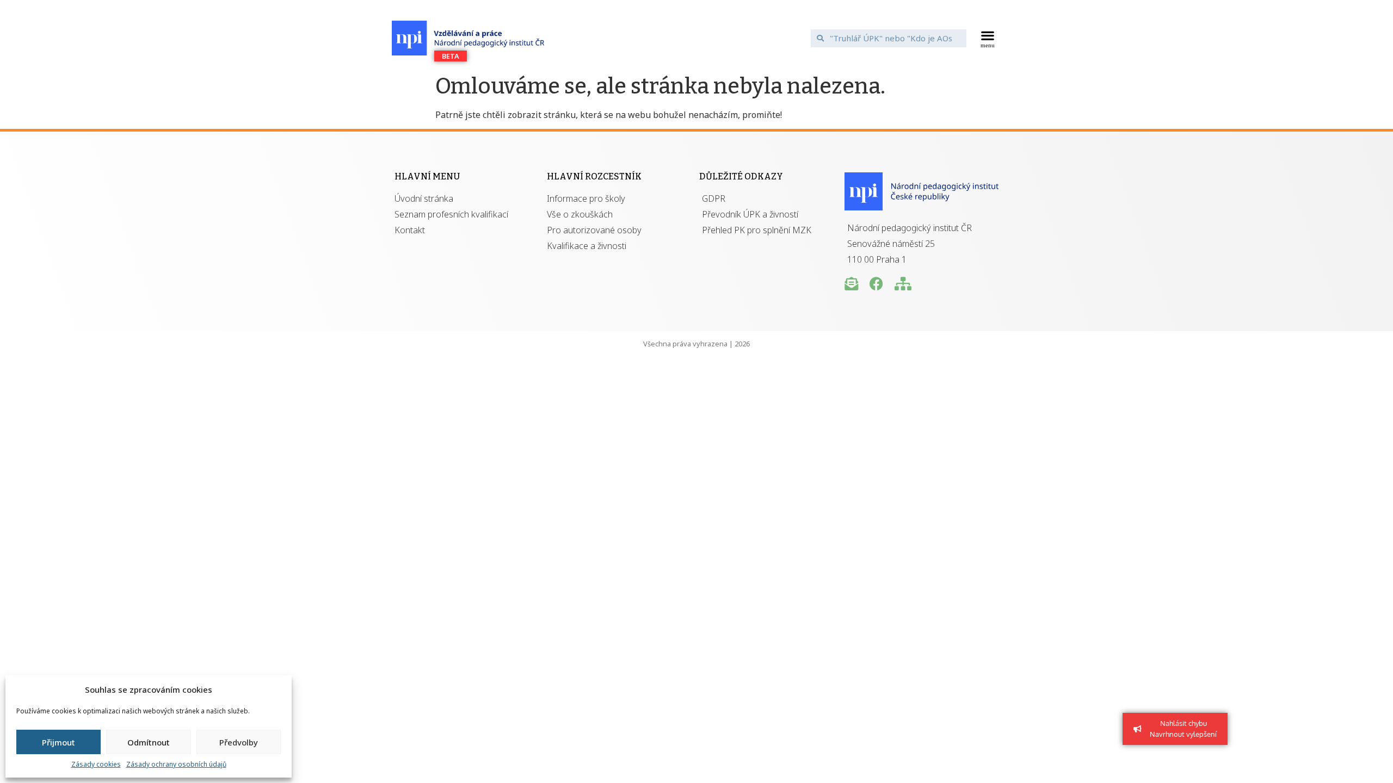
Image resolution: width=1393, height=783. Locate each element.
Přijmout (58, 742)
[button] (987, 38)
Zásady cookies (96, 764)
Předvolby (238, 742)
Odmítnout (148, 742)
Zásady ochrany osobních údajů (176, 764)
